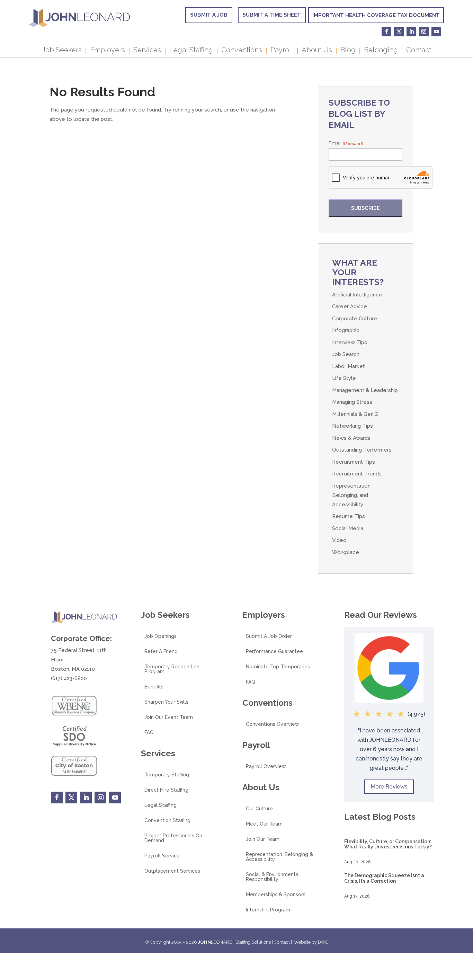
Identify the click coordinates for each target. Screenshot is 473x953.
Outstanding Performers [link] (362, 450)
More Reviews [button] (389, 786)
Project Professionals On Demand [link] (173, 838)
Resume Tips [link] (348, 516)
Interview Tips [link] (349, 342)
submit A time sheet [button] (271, 15)
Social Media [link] (347, 528)
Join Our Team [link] (262, 839)
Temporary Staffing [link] (166, 774)
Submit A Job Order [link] (269, 636)
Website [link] (302, 942)
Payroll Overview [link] (266, 766)
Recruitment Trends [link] (357, 474)
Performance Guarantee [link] (274, 651)
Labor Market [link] (348, 366)
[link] (79, 26)
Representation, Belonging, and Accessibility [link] (352, 495)
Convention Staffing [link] (167, 820)
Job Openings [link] (160, 636)
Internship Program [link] (268, 909)
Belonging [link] (381, 51)
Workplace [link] (345, 552)
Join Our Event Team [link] (168, 717)
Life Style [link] (344, 378)
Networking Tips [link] (352, 426)
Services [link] (147, 51)
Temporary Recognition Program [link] (171, 669)
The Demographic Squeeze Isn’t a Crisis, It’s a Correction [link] (384, 878)
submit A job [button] (208, 15)
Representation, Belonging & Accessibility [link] (279, 857)
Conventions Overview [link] (272, 724)
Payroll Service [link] (162, 855)
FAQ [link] (149, 732)
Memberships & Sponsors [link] (275, 894)
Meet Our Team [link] (264, 824)
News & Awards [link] (351, 438)
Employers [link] (107, 51)
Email (346, 143)
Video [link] (339, 540)
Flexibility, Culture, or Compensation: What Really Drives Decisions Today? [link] (388, 844)
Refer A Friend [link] (161, 651)
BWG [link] (323, 942)
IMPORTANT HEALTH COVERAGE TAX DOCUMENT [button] (376, 15)
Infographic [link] (345, 330)
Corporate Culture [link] (354, 318)
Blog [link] (348, 51)
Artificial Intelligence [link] (357, 295)
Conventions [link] (241, 51)
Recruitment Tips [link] (353, 462)
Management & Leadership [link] (365, 390)
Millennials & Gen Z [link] (355, 414)
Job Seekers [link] (62, 51)
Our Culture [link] (259, 808)
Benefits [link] (153, 686)
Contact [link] (418, 51)
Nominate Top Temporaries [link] (278, 666)
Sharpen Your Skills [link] (166, 702)
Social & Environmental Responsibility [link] (273, 877)
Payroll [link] (281, 51)
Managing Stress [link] (352, 402)
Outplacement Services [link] (172, 871)
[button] (466, 903)
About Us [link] (317, 51)
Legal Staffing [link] (191, 51)
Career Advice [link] (349, 306)
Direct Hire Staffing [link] (166, 790)
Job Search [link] (345, 354)
